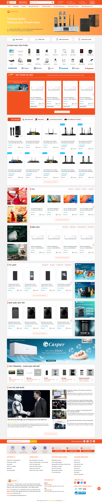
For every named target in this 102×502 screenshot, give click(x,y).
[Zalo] (84, 441)
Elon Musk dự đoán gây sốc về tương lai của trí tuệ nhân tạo (27, 419)
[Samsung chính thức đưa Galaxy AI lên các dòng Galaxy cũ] (59, 424)
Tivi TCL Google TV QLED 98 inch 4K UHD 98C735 (70, 209)
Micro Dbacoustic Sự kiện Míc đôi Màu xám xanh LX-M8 (50, 142)
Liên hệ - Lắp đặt (11, 466)
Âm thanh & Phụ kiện (59, 6)
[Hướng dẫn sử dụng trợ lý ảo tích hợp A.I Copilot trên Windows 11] (59, 394)
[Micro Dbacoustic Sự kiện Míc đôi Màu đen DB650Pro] (68, 160)
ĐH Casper (77, 468)
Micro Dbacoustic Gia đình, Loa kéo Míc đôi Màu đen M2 (15, 142)
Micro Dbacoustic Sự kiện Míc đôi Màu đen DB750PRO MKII (86, 170)
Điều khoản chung (56, 460)
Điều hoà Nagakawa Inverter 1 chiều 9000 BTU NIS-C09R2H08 (70, 98)
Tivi (9, 6)
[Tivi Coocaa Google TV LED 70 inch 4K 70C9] (54, 199)
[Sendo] (85, 482)
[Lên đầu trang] (99, 493)
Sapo (63, 500)
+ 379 (55, 372)
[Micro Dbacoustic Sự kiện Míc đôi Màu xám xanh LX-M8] (51, 131)
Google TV (77, 189)
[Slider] (51, 21)
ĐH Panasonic (77, 470)
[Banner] (17, 196)
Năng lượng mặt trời (87, 6)
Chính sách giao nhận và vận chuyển (38, 462)
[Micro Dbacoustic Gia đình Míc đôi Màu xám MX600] (33, 131)
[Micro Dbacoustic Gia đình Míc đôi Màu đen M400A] (68, 131)
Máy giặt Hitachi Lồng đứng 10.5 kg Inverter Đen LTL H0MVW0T (15, 322)
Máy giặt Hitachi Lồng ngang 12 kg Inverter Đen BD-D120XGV (64, 322)
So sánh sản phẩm (56, 468)
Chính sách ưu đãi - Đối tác (36, 470)
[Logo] (11, 2)
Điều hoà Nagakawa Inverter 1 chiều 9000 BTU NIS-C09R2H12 (54, 98)
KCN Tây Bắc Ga (87, 451)
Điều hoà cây (91, 227)
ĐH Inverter (65, 227)
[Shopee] (75, 482)
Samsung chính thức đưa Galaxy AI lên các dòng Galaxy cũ (80, 421)
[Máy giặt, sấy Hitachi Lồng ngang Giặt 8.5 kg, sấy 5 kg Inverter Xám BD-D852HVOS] (48, 313)
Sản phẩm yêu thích (57, 466)
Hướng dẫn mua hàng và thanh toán (61, 464)
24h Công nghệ (11, 470)
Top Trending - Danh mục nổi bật (24, 366)
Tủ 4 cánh (52, 265)
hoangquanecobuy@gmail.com (18, 495)
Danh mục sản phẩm (18, 45)
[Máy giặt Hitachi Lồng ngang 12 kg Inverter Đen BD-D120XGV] (64, 313)
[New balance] (75, 68)
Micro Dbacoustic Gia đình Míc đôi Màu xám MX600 (32, 142)
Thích (33, 103)
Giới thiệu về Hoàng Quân (13, 460)
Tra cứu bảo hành (56, 472)
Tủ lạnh (23, 6)
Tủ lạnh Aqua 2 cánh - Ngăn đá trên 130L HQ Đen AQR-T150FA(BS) (14, 285)
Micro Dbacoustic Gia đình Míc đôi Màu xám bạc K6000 (51, 170)
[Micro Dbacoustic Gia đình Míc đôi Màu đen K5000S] (16, 160)
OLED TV (84, 189)
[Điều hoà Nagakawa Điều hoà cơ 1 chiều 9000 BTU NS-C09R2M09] (70, 237)
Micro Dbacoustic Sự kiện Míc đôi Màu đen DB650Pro (68, 170)
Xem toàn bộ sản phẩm (61, 112)
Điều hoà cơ (73, 227)
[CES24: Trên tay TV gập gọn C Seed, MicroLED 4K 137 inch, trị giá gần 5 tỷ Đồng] (59, 414)
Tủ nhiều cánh (60, 265)
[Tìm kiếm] (52, 2)
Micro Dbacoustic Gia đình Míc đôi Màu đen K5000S (15, 170)
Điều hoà (15, 6)
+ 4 (90, 372)
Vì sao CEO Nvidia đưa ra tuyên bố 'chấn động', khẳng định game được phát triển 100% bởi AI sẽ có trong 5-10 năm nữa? (80, 401)
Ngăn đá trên (68, 265)
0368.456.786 (73, 451)
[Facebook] (87, 441)
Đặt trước (9, 468)
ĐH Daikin (76, 472)
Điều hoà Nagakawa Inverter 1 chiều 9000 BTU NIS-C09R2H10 (86, 98)
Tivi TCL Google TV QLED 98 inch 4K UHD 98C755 (86, 209)
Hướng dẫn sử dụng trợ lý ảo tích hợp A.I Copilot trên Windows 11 (79, 391)
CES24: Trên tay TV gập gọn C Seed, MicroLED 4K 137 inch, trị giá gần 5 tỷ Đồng (79, 411)
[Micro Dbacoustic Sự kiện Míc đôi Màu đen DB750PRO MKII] (86, 160)
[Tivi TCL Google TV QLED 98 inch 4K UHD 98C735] (70, 199)
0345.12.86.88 (59, 451)
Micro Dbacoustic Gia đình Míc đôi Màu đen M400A (68, 142)
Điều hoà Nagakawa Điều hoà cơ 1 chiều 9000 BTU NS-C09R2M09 (70, 247)
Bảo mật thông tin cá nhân (36, 460)
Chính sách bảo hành (34, 464)
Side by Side (45, 265)
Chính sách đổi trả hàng (35, 466)
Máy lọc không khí (78, 474)
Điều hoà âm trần (82, 227)
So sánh (42, 103)
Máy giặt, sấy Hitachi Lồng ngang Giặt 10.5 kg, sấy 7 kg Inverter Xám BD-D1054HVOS (31, 322)
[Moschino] (62, 68)
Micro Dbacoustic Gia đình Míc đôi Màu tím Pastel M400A (85, 142)
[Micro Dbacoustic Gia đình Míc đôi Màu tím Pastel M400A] (86, 131)
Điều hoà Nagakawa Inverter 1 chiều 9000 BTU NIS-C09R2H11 (37, 98)
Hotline (72, 2)
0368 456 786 (16, 493)
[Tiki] (81, 482)
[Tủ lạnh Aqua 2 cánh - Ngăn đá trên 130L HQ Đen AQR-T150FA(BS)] (15, 275)
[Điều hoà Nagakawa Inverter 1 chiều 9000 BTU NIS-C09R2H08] (70, 88)
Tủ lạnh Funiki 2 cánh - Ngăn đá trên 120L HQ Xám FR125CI (30, 285)
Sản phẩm (9, 464)
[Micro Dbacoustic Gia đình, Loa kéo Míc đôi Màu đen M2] (16, 131)
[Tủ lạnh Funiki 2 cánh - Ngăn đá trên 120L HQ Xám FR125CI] (31, 275)
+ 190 (20, 372)
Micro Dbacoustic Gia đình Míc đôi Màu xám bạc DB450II (32, 170)
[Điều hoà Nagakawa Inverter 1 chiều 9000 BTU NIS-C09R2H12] (54, 88)
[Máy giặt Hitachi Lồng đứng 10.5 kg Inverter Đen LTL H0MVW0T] (15, 313)
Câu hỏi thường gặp (57, 462)
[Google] (94, 441)
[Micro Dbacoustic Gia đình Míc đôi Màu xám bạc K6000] (51, 160)
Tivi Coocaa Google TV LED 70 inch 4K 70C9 (53, 209)
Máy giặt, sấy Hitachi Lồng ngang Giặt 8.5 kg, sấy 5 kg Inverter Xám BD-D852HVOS (47, 322)
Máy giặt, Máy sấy (34, 6)
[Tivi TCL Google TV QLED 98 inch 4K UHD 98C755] (87, 199)
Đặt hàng (62, 2)
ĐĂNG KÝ (33, 441)
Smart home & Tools (73, 6)
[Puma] (12, 68)
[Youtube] (91, 441)
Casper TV (91, 189)
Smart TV (71, 189)
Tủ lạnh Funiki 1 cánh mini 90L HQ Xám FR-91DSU (64, 285)
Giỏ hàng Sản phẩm (83, 2)
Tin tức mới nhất (16, 388)
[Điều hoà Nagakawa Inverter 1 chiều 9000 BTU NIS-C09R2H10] (87, 88)
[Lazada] (78, 482)
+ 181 (37, 372)
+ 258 (72, 372)
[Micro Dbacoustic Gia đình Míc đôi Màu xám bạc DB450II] (33, 160)
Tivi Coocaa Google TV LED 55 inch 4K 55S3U (37, 209)
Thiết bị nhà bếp (46, 6)
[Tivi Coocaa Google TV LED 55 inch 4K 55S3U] (38, 199)
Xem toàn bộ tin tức (50, 434)
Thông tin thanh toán (34, 468)
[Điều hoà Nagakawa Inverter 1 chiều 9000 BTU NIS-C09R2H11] (37, 88)
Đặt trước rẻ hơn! (24, 75)
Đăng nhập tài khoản (57, 470)
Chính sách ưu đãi (11, 462)
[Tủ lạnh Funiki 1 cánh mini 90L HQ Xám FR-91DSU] (64, 275)
